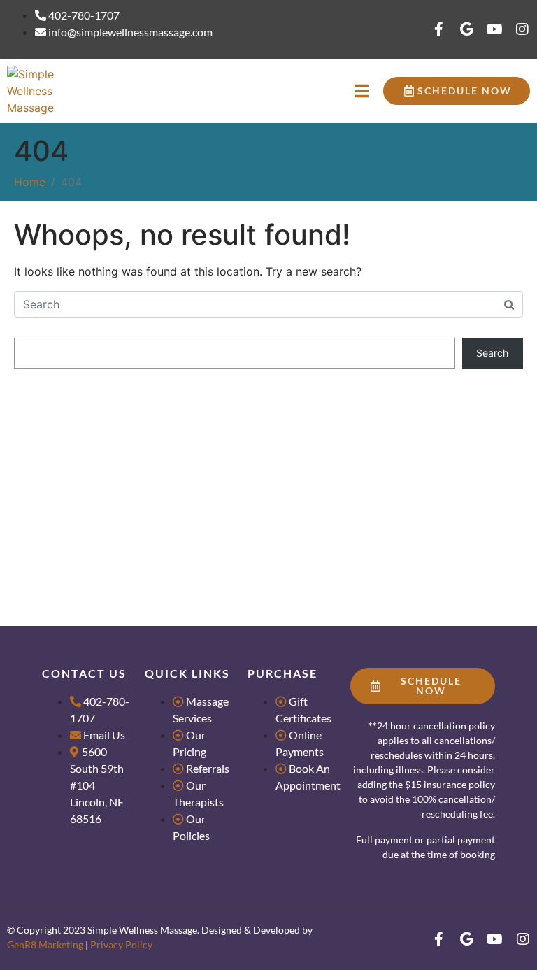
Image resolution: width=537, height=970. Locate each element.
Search (31, 325)
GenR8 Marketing (45, 944)
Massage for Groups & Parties (82, 445)
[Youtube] (494, 29)
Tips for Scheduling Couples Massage (100, 466)
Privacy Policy (121, 944)
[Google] (466, 29)
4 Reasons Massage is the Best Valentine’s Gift (119, 507)
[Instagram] (522, 29)
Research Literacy (55, 425)
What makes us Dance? (67, 486)
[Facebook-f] (438, 29)
